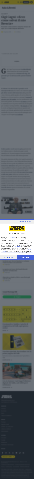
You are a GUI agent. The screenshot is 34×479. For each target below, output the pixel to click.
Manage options (8, 257)
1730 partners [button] (11, 237)
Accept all (25, 257)
